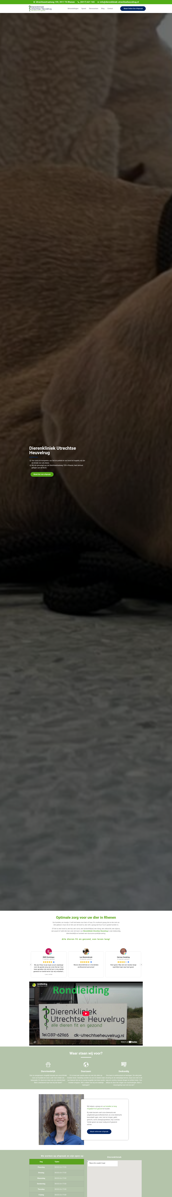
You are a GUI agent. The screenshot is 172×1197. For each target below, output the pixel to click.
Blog (102, 8)
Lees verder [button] (49, 974)
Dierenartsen (93, 8)
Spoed (83, 8)
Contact (110, 8)
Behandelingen (73, 8)
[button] (141, 964)
